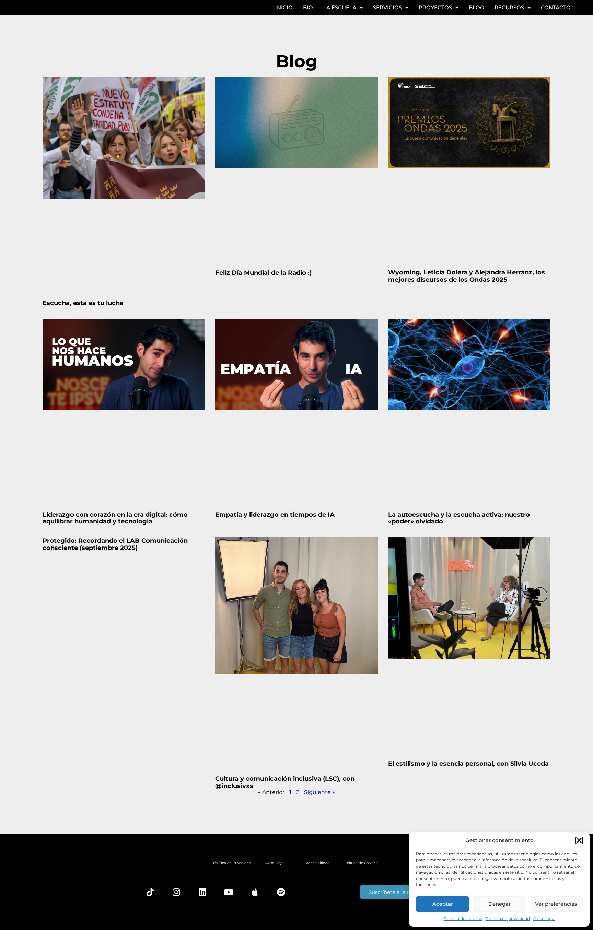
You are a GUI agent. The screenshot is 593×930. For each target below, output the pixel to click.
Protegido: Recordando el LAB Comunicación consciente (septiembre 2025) (115, 544)
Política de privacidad (508, 918)
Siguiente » (319, 792)
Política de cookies (463, 918)
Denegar (499, 903)
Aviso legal (544, 918)
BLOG (476, 7)
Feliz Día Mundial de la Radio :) (263, 272)
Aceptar (442, 903)
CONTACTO (556, 7)
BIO (308, 7)
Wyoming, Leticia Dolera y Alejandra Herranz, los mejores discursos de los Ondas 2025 (466, 276)
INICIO (284, 7)
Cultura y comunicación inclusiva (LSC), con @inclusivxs (284, 782)
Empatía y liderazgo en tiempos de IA (275, 514)
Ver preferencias (556, 903)
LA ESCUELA (339, 7)
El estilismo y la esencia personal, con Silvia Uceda (468, 763)
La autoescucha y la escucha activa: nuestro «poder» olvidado (459, 518)
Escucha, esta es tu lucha (83, 303)
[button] (579, 840)
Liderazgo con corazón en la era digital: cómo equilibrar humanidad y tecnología (115, 518)
